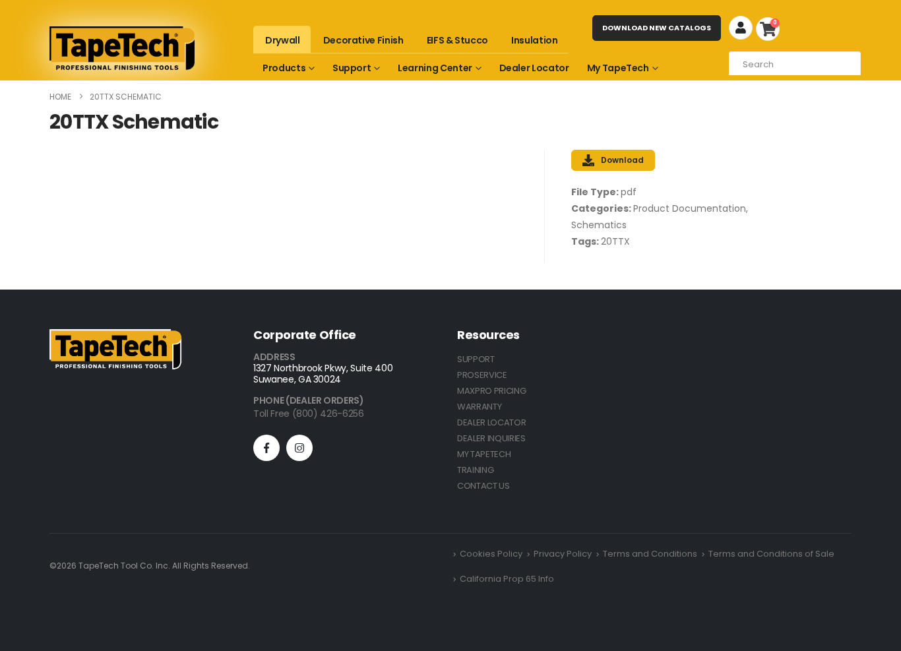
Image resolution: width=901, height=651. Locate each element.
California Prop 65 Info (507, 579)
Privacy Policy (563, 553)
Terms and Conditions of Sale (771, 553)
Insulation (534, 40)
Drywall (282, 40)
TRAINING (475, 470)
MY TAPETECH (484, 454)
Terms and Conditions (650, 553)
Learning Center (435, 68)
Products (284, 68)
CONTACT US (483, 486)
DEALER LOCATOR (491, 422)
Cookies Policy (491, 553)
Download (622, 160)
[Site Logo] (122, 48)
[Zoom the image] (115, 336)
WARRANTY (479, 406)
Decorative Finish (363, 40)
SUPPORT (476, 359)
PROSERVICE (482, 375)
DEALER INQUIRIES (491, 438)
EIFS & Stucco (457, 40)
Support (351, 68)
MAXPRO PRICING (491, 391)
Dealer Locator (534, 68)
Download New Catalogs (656, 27)
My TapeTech (618, 68)
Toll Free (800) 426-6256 (308, 413)
